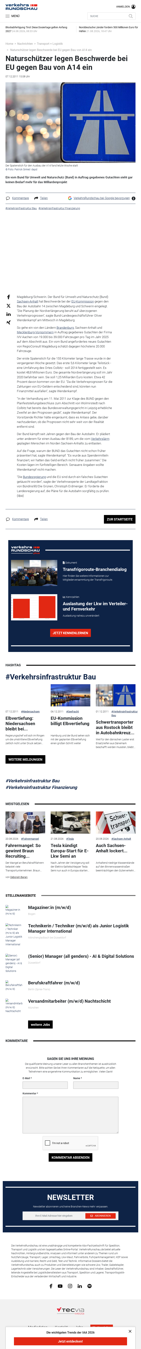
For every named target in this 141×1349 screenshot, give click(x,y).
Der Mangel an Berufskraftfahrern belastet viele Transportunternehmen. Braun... (25, 866)
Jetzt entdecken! (70, 1341)
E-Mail (26, 1078)
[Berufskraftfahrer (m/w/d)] (14, 985)
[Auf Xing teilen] (8, 322)
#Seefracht (72, 711)
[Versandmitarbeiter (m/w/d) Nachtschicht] (14, 1005)
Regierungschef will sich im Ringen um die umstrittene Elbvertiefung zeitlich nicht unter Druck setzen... (25, 739)
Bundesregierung (34, 477)
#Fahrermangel (30, 838)
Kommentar (29, 1093)
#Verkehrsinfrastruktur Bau (51, 677)
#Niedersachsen (30, 711)
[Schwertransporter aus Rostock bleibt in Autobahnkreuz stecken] (115, 695)
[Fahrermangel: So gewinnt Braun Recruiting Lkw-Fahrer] (25, 822)
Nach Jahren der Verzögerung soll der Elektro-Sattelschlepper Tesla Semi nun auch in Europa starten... (70, 866)
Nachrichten (25, 43)
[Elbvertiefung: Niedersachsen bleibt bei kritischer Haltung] (25, 695)
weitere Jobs (40, 1025)
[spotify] (89, 1285)
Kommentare (20, 198)
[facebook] (51, 1285)
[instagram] (70, 1285)
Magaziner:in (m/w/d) (49, 907)
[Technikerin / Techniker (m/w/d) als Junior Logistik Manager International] (14, 934)
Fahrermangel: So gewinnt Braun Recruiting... (23, 851)
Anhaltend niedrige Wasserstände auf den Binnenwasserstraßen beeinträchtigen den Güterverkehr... (115, 866)
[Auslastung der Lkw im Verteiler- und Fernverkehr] (34, 607)
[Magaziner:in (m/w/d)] (14, 909)
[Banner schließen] (129, 1331)
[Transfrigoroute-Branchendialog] (34, 573)
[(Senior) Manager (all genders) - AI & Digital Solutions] (14, 963)
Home (9, 43)
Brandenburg (65, 327)
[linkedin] (80, 1285)
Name (76, 1078)
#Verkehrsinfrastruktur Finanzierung (41, 787)
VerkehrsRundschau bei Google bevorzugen (102, 198)
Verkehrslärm (100, 439)
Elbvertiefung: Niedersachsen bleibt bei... (20, 724)
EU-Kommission (82, 301)
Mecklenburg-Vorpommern (35, 332)
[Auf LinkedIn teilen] (8, 314)
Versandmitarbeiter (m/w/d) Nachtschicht (69, 1001)
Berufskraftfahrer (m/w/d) (54, 982)
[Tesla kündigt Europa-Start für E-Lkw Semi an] (70, 822)
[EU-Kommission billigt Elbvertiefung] (70, 695)
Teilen (44, 198)
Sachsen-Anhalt (27, 301)
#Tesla (70, 838)
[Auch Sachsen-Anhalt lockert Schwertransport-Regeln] (115, 822)
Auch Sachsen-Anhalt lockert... (111, 848)
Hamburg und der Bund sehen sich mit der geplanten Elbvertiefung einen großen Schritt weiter (70, 739)
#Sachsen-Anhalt (121, 838)
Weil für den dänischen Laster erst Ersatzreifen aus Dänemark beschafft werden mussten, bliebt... (115, 743)
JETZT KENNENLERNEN (70, 633)
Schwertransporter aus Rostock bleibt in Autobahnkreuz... (115, 727)
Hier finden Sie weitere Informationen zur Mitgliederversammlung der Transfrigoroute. (88, 577)
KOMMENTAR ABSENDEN (71, 1157)
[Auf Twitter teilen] (8, 305)
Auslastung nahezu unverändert (81, 615)
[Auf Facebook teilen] (8, 296)
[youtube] (60, 1285)
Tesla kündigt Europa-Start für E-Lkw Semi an (69, 851)
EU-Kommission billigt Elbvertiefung (70, 721)
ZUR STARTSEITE (120, 519)
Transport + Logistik (50, 43)
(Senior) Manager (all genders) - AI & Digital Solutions (81, 956)
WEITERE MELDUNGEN (25, 759)
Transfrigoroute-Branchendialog (95, 569)
